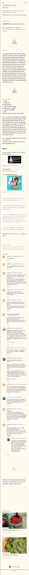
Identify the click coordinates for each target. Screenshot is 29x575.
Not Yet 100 (19, 233)
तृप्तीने (3, 152)
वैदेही (3, 174)
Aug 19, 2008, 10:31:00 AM (18, 256)
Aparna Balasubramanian (13, 314)
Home (4, 15)
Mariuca (9, 328)
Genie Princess (8, 218)
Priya (8, 289)
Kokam (18, 246)
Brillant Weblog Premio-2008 (9, 165)
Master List (20, 222)
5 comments (8, 532)
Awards (7, 246)
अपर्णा (11, 233)
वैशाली (3, 171)
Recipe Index (18, 15)
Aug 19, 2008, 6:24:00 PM (13, 315)
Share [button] (3, 244)
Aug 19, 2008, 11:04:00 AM (17, 263)
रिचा (16, 171)
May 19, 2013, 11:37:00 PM (20, 438)
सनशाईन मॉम (9, 171)
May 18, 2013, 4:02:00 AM (17, 424)
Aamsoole (4, 50)
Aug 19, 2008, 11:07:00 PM (16, 358)
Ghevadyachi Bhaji (10, 555)
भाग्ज (14, 171)
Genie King (22, 216)
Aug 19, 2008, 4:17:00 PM (15, 300)
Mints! (8, 358)
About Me (10, 15)
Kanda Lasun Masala (11, 530)
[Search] (26, 2)
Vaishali (9, 264)
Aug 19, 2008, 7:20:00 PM (19, 347)
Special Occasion (14, 248)
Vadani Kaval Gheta (9, 5)
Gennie (4, 192)
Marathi (22, 246)
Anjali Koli (9, 256)
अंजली (9, 233)
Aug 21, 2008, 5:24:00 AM (20, 384)
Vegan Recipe (21, 248)
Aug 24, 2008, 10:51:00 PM (16, 397)
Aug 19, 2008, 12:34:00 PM (16, 289)
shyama (9, 424)
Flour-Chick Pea (12, 246)
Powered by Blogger (15, 566)
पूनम (6, 171)
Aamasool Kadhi (6, 99)
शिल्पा (25, 233)
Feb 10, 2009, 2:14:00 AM (15, 408)
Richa (8, 300)
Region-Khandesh (6, 248)
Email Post (8, 244)
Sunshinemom (10, 384)
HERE (13, 214)
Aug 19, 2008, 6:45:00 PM (17, 328)
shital (8, 408)
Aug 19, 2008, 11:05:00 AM (17, 272)
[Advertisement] (14, 497)
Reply (8, 260)
